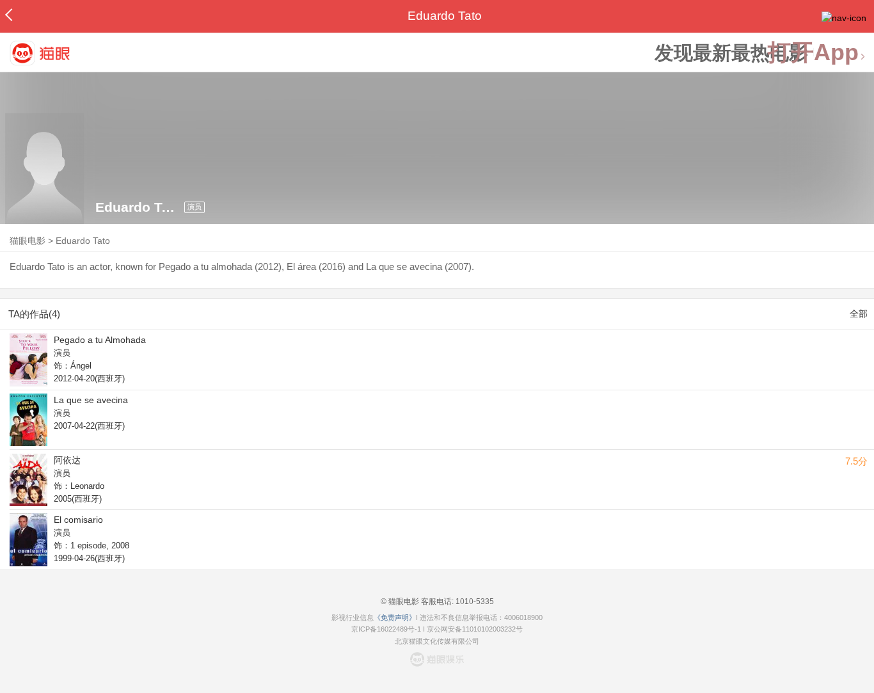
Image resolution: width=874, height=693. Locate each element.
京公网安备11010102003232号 (475, 629)
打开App (813, 53)
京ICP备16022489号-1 (386, 629)
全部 (859, 313)
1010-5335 (474, 601)
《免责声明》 (395, 617)
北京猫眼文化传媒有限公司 (437, 641)
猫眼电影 (27, 240)
